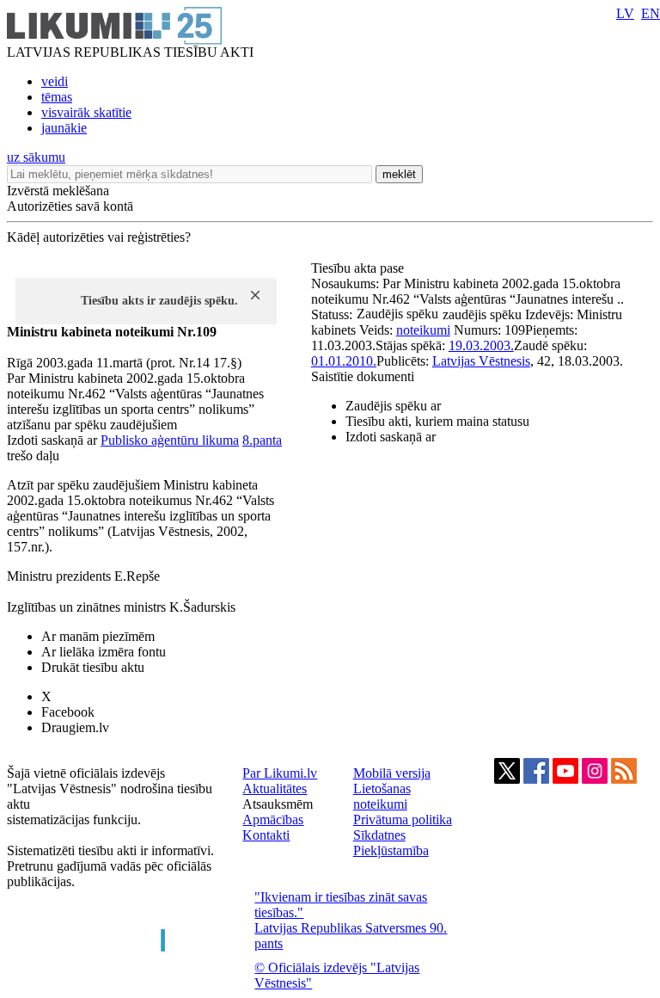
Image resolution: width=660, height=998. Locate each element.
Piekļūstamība (391, 850)
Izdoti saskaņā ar (390, 436)
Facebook (68, 712)
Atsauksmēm (277, 804)
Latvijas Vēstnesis (481, 361)
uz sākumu (36, 157)
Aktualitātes (274, 788)
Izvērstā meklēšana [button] (58, 190)
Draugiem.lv (75, 727)
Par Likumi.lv (279, 773)
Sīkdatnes (379, 835)
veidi (54, 81)
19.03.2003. (481, 345)
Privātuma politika (402, 819)
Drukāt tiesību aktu (92, 667)
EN (650, 13)
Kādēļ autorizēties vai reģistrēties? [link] (99, 237)
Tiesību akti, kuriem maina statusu (437, 421)
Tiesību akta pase (359, 268)
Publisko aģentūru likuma (170, 440)
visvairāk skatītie (86, 112)
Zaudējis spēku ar (393, 405)
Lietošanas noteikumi (382, 796)
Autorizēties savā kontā (70, 206)
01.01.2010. (343, 361)
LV (625, 13)
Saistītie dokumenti (362, 376)
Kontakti (266, 835)
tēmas (56, 96)
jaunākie (64, 127)
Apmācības (272, 819)
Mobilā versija (392, 773)
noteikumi (423, 330)
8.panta (262, 440)
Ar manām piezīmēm (98, 636)
